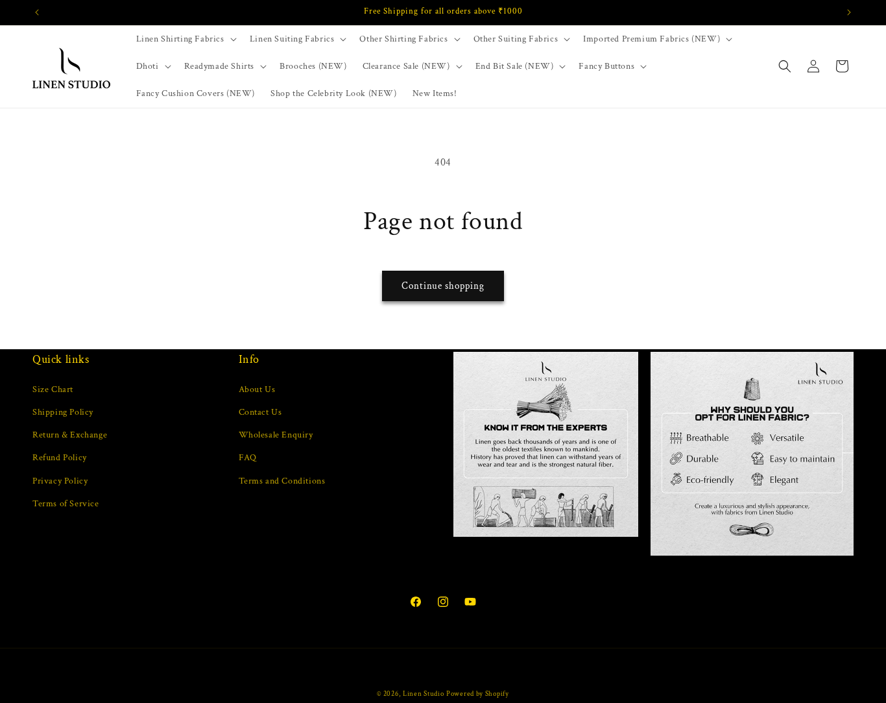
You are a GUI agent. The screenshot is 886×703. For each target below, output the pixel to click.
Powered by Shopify (477, 693)
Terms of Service (65, 504)
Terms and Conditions (282, 481)
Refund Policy (59, 457)
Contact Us (260, 412)
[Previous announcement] (37, 12)
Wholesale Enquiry (276, 435)
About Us (257, 389)
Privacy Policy (60, 481)
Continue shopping (443, 286)
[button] (185, 39)
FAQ (248, 457)
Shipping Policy (62, 412)
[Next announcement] (849, 12)
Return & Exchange (69, 435)
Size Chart (52, 389)
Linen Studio (423, 693)
